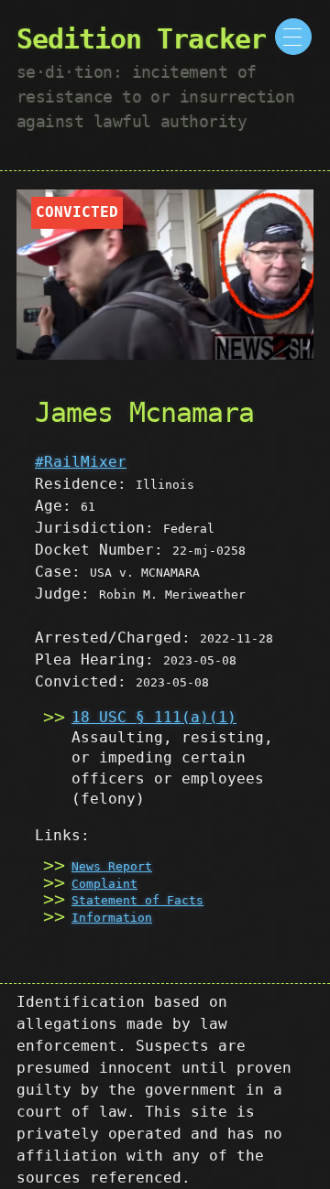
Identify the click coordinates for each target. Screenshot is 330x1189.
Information (112, 917)
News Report (112, 866)
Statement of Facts (138, 900)
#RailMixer (80, 461)
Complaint (105, 884)
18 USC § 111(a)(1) (154, 717)
